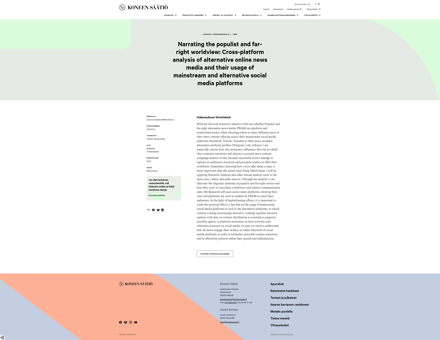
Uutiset (266, 9)
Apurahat (169, 15)
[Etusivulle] (162, 7)
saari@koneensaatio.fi (229, 322)
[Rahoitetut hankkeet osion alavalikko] (206, 15)
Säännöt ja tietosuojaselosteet (281, 334)
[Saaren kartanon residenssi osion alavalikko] (297, 15)
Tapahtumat (278, 9)
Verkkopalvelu (295, 9)
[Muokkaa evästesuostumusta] (2, 337)
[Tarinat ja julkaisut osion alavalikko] (235, 15)
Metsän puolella (250, 15)
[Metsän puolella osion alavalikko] (261, 15)
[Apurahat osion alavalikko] (176, 15)
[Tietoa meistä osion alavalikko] (320, 15)
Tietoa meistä (311, 15)
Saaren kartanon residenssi (281, 15)
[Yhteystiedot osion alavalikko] (320, 9)
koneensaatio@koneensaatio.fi (233, 299)
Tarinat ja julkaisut (222, 15)
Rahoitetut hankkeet (193, 15)
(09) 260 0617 (230, 302)
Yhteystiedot (312, 9)
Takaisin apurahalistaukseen (215, 254)
